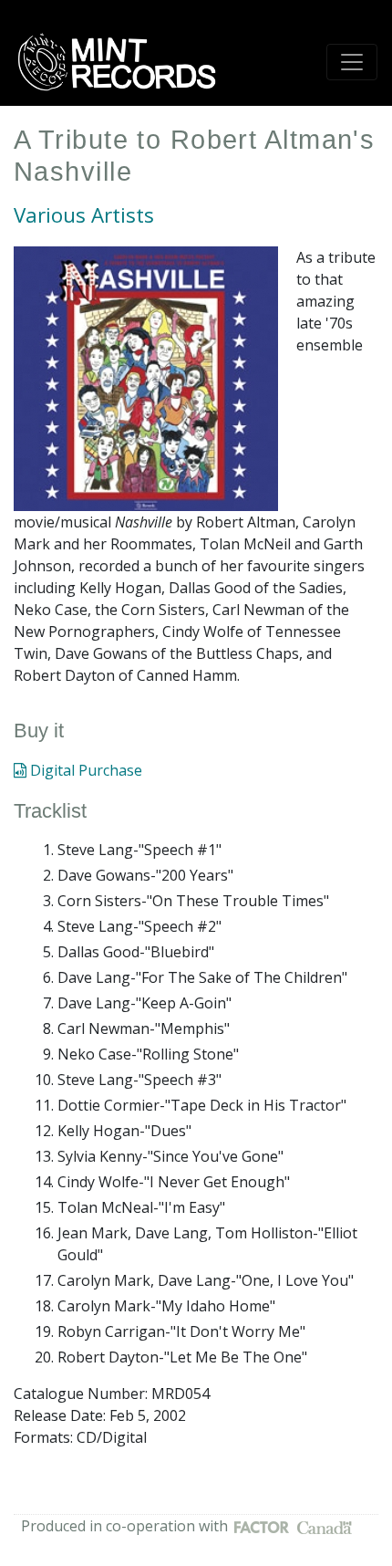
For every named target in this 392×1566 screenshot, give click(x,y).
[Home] (123, 62)
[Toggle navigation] (351, 62)
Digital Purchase (84, 770)
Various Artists (84, 215)
